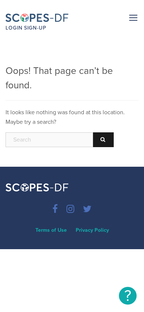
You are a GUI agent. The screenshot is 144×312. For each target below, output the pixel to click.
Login (14, 28)
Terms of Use (51, 230)
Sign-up (35, 28)
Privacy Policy (92, 230)
